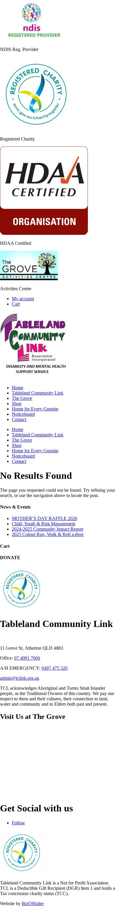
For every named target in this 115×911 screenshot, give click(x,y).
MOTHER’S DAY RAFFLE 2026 (44, 518)
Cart (16, 303)
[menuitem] (17, 387)
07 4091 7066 (27, 658)
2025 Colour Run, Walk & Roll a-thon (47, 534)
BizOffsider (33, 903)
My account (23, 298)
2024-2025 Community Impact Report (47, 529)
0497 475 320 (55, 668)
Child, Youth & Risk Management (43, 523)
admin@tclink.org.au (19, 678)
